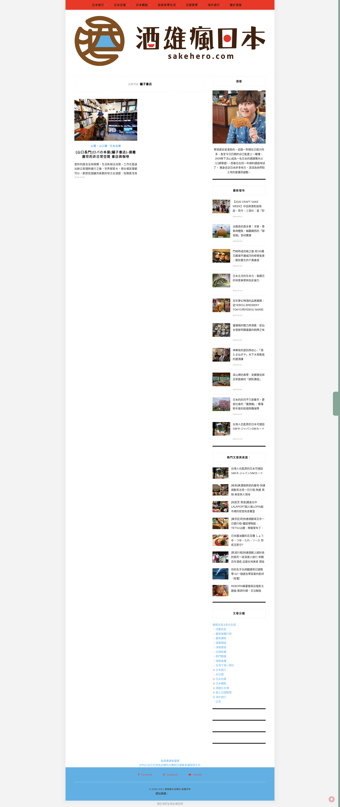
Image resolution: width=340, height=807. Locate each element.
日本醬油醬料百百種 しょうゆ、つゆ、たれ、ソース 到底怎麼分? (247, 540)
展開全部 (217, 624)
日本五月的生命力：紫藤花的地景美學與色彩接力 (249, 278)
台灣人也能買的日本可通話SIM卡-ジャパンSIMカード (249, 426)
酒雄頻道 (221, 642)
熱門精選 (221, 656)
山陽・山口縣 (99, 145)
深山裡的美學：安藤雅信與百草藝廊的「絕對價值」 (249, 377)
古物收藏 (221, 651)
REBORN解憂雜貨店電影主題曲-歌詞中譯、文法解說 (247, 588)
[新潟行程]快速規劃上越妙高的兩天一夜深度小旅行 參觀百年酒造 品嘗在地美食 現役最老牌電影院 (247, 559)
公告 (218, 701)
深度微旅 (221, 647)
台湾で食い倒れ (225, 665)
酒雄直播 (221, 660)
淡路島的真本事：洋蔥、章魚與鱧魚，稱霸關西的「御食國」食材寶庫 (249, 231)
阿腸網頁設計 (177, 793)
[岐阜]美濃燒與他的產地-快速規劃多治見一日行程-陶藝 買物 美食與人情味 (248, 490)
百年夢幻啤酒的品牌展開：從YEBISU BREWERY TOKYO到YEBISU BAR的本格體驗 (249, 305)
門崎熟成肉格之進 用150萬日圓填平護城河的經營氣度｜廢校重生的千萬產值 (249, 256)
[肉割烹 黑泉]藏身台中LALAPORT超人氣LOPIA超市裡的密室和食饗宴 (247, 507)
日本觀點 (142, 4)
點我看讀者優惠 (170, 760)
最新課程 (221, 638)
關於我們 (162, 803)
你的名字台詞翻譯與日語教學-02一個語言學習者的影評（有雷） (247, 574)
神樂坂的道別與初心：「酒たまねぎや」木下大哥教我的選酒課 (249, 355)
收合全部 (230, 624)
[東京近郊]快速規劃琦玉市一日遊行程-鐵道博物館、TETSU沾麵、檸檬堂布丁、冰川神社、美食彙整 (247, 525)
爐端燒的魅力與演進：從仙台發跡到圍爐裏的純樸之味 (249, 327)
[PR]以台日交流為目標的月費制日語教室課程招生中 (170, 765)
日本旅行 (98, 4)
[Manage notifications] (332, 799)
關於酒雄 (236, 4)
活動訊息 (221, 629)
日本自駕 (120, 4)
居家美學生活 (167, 4)
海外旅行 (214, 4)
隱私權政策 (176, 803)
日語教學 (192, 4)
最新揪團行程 (224, 633)
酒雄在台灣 (222, 687)
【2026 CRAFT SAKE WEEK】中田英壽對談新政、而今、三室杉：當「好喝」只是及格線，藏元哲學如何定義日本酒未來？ (249, 206)
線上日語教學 (224, 692)
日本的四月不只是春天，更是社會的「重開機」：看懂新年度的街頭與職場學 (249, 404)
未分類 (220, 674)
